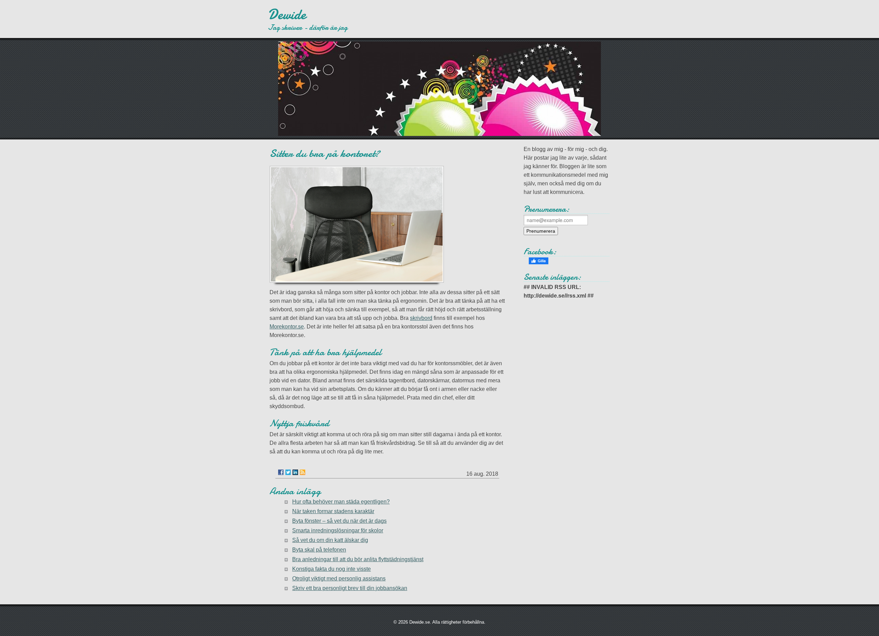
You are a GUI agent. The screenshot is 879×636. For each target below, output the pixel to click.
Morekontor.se (287, 326)
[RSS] (302, 472)
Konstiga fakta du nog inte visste (331, 569)
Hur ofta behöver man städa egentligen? (341, 502)
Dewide (287, 14)
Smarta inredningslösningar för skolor (337, 530)
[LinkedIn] (295, 472)
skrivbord (421, 318)
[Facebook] (281, 472)
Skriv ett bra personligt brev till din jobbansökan (349, 588)
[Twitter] (288, 472)
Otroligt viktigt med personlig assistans (339, 578)
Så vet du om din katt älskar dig (330, 540)
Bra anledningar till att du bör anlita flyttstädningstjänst (357, 559)
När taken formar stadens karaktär (333, 511)
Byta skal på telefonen (319, 550)
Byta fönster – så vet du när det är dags (339, 521)
